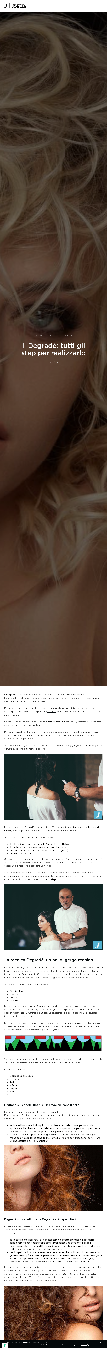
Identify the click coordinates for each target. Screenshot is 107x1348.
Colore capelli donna (53, 335)
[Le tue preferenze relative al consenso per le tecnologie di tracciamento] (5, 1345)
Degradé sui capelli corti (56, 1134)
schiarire (51, 711)
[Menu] (101, 5)
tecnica (11, 1111)
